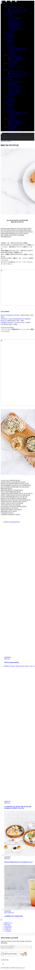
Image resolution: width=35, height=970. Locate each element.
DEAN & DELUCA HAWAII (7, 135)
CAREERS (7, 931)
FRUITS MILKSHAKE (11, 662)
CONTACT (7, 929)
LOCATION (8, 926)
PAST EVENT (17, 135)
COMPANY (8, 928)
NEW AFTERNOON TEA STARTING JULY (18, 862)
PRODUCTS (8, 923)
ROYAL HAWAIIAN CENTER (10, 315)
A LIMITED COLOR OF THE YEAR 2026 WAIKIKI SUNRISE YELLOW (17, 807)
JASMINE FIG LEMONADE (13, 916)
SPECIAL (7, 659)
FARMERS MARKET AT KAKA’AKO (12, 322)
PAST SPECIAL (9, 912)
